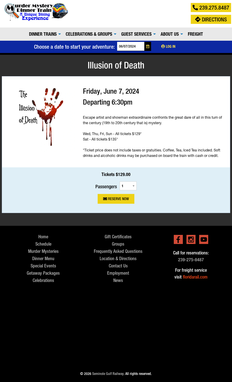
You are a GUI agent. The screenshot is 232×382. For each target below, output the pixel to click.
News (118, 280)
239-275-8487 (191, 259)
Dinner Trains (43, 34)
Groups (118, 243)
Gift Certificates (118, 236)
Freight (195, 34)
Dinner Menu (43, 258)
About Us (170, 34)
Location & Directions (118, 258)
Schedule (43, 243)
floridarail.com (195, 276)
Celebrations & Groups (89, 34)
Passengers (106, 186)
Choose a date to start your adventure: (74, 46)
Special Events (43, 265)
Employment (118, 273)
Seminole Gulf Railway (108, 374)
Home (43, 236)
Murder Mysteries (43, 251)
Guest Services (136, 34)
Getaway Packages (43, 273)
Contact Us (118, 265)
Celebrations (43, 280)
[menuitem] (43, 34)
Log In (170, 46)
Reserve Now (118, 199)
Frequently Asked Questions (118, 251)
